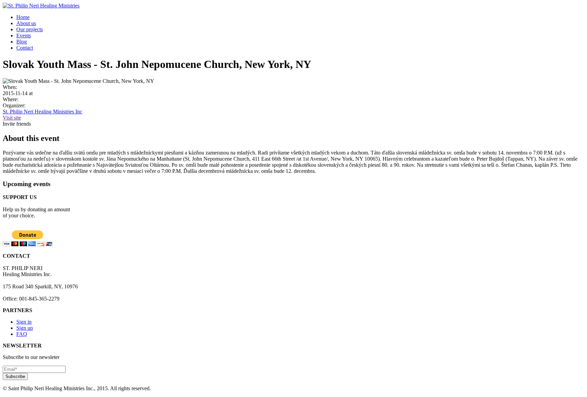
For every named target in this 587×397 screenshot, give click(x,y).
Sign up (24, 328)
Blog (21, 41)
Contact (24, 48)
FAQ (21, 334)
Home (23, 17)
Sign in (24, 322)
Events (23, 35)
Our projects (29, 29)
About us (26, 23)
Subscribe (15, 376)
